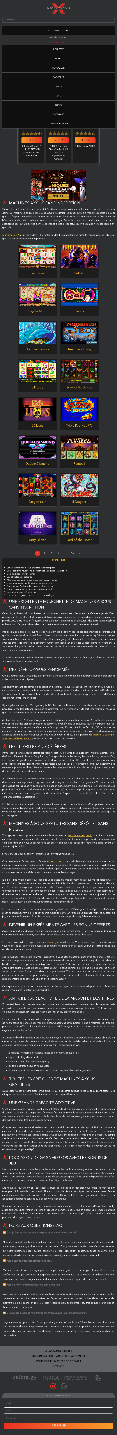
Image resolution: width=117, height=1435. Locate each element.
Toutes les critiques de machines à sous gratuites (30, 589)
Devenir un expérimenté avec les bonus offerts (29, 583)
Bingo (58, 86)
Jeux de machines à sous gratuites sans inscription (31, 568)
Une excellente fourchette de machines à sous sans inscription (37, 571)
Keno (58, 96)
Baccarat (58, 77)
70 (72, 553)
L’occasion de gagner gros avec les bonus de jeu (30, 595)
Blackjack (58, 68)
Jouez (31, 140)
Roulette (58, 49)
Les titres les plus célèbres (19, 577)
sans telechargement (58, 37)
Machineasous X (10, 235)
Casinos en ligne (58, 124)
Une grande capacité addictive (21, 592)
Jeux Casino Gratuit (58, 1351)
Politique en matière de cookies (58, 1361)
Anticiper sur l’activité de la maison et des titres (30, 586)
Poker (58, 59)
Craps (58, 105)
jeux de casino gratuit (80, 835)
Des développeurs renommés (21, 574)
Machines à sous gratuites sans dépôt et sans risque (32, 580)
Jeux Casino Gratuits (58, 31)
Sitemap (58, 1367)
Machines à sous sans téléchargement (58, 1356)
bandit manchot (58, 861)
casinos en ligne (50, 942)
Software (58, 114)
